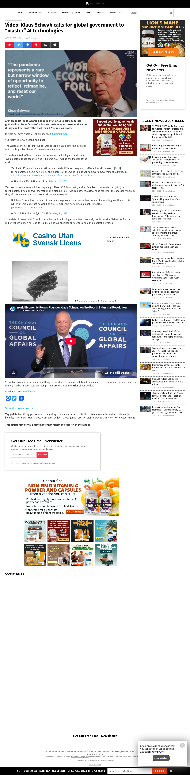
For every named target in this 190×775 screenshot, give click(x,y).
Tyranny (104, 417)
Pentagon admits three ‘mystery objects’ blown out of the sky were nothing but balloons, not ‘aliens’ (167, 307)
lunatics (48, 417)
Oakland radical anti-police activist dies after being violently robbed (167, 382)
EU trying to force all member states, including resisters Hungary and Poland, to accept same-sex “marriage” (166, 214)
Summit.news (59, 134)
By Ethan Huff (167, 222)
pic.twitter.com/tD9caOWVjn (26, 207)
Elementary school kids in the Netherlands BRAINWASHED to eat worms (168, 368)
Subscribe (159, 771)
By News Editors (169, 177)
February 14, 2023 (57, 213)
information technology (116, 414)
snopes (20, 13)
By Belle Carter (168, 152)
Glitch (87, 414)
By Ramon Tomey (169, 140)
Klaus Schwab (35, 417)
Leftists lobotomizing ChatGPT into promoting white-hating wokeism (168, 321)
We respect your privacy (80, 757)
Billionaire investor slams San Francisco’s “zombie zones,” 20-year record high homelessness (167, 410)
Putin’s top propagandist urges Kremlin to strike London (167, 147)
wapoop (66, 13)
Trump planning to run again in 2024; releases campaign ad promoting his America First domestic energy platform (166, 352)
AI (24, 414)
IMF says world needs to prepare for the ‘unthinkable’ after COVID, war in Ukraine (168, 261)
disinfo (100, 13)
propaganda (115, 13)
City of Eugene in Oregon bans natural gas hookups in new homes (166, 247)
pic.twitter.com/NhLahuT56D (76, 175)
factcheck (52, 13)
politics (58, 417)
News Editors (29, 38)
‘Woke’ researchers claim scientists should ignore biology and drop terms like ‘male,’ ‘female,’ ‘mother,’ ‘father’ (167, 231)
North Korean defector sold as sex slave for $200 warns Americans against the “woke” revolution (166, 276)
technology (93, 417)
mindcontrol (35, 13)
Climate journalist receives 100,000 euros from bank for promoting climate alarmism (166, 160)
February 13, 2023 (58, 181)
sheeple (88, 13)
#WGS (35, 175)
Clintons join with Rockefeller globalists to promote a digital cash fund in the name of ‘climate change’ (168, 335)
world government (125, 417)
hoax (77, 13)
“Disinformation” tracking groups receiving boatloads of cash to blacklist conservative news (167, 396)
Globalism (96, 414)
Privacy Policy (95, 765)
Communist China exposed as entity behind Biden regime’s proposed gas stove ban (166, 292)
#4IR (117, 168)
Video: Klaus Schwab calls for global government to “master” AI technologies (168, 185)
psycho (82, 417)
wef (111, 417)
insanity (9, 417)
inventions (21, 417)
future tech (76, 414)
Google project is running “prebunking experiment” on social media (166, 199)
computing (50, 414)
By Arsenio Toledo (169, 166)
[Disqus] (71, 615)
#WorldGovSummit (21, 175)
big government (34, 414)
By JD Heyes (167, 239)
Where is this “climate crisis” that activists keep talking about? (168, 172)
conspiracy (63, 414)
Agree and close (161, 758)
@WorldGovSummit (49, 175)
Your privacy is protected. (20, 463)
